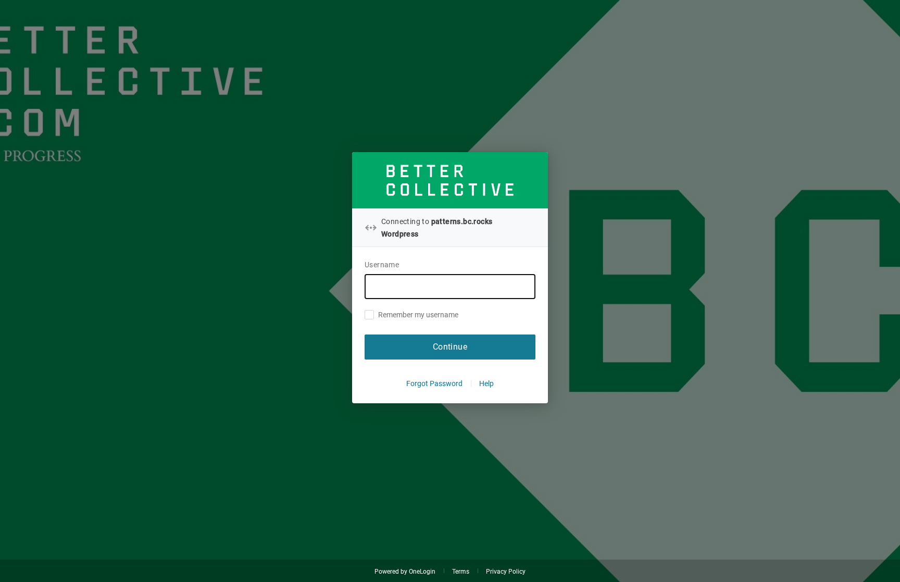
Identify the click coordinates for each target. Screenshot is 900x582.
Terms (460, 571)
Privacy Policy (506, 571)
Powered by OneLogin (404, 571)
